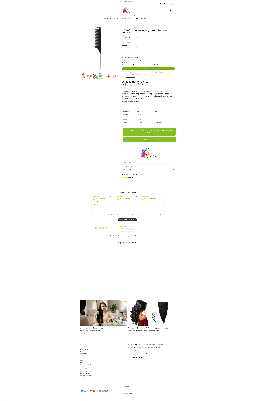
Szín (123, 44)
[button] (125, 43)
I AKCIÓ (123, 18)
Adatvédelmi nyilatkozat (85, 355)
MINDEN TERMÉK (106, 16)
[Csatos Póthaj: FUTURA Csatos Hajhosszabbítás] (151, 313)
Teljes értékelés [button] (96, 215)
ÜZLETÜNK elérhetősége (131, 77)
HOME (90, 16)
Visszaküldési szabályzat (85, 375)
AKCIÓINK (82, 366)
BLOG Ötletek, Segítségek (110, 18)
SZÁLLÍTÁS (133, 16)
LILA (155, 47)
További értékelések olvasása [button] (127, 219)
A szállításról (128, 166)
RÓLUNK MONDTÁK (84, 371)
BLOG (81, 360)
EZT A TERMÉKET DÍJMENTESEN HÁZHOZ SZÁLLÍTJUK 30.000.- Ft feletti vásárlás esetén (149, 132)
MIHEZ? (96, 16)
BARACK (160, 47)
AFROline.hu (83, 362)
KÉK (129, 47)
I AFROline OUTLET (147, 18)
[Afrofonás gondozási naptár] (103, 313)
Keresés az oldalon (84, 344)
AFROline (140, 16)
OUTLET (81, 380)
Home (123, 26)
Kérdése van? (127, 169)
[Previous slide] (90, 207)
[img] (96, 196)
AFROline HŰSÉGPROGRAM (86, 369)
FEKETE (124, 47)
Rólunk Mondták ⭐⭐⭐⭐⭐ (132, 162)
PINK (145, 47)
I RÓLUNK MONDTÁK (133, 18)
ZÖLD (150, 47)
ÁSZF (81, 351)
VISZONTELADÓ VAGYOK (159, 16)
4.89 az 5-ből (103, 227)
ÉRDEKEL (83, 333)
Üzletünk (82, 358)
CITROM (140, 47)
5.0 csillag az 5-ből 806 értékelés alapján (134, 236)
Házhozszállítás (83, 353)
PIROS (134, 47)
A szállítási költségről (141, 37)
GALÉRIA (147, 16)
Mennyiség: (125, 51)
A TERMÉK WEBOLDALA (149, 139)
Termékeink (82, 347)
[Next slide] (165, 207)
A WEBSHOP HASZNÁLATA (85, 373)
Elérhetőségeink (84, 349)
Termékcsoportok (120, 16)
